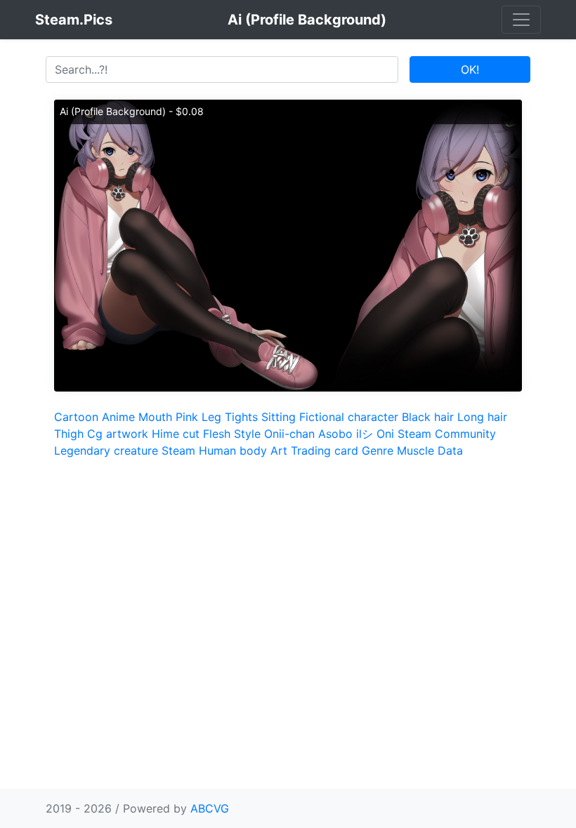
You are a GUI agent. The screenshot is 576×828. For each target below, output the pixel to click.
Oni (385, 434)
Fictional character (348, 417)
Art (278, 450)
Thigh (69, 434)
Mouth (155, 417)
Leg (211, 417)
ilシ (364, 434)
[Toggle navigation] (521, 20)
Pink (187, 417)
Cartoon (76, 417)
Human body (233, 450)
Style (247, 434)
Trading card (324, 450)
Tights (241, 417)
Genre (377, 450)
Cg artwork (117, 434)
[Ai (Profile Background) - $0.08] (288, 244)
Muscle (415, 450)
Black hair (428, 417)
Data (450, 450)
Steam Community (447, 434)
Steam (178, 450)
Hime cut (175, 434)
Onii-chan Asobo (308, 434)
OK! (470, 69)
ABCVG (209, 808)
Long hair (482, 417)
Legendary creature (106, 450)
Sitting (278, 417)
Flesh (216, 434)
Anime (118, 417)
